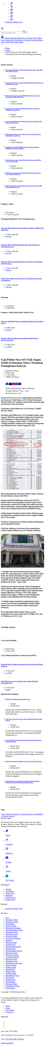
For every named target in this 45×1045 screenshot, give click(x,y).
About (8, 1008)
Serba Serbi (5, 42)
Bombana (18, 40)
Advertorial (27, 40)
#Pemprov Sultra (12, 920)
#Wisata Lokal (11, 967)
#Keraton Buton (11, 984)
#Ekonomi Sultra (12, 932)
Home (8, 48)
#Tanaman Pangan (12, 957)
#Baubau (9, 940)
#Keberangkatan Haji (13, 947)
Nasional (7, 38)
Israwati (8, 236)
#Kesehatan (10, 978)
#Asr (7, 918)
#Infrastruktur (10, 980)
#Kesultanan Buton (13, 986)
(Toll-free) (14, 1039)
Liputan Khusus (37, 40)
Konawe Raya (32, 38)
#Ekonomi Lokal (12, 934)
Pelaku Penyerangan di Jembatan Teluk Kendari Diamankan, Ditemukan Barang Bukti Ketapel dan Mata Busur (23, 781)
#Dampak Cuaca (12, 961)
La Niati (9, 347)
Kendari (14, 38)
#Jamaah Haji (10, 945)
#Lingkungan (10, 982)
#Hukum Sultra (11, 942)
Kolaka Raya (10, 40)
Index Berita (18, 42)
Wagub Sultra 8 (9, 816)
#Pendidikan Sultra (12, 976)
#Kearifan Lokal (12, 953)
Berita (8, 50)
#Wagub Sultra (11, 926)
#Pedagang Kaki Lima (14, 963)
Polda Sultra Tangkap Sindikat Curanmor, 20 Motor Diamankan (24, 761)
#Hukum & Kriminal (13, 928)
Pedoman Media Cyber (14, 22)
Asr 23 (3, 814)
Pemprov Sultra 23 (13, 814)
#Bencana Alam (11, 959)
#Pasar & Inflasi (11, 936)
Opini (12, 42)
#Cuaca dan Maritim (13, 938)
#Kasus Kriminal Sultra (14, 930)
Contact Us (10, 1012)
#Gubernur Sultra (12, 922)
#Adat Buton (10, 988)
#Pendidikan (10, 924)
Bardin (8, 690)
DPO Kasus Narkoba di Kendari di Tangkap (18, 699)
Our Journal (10, 1010)
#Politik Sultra (11, 974)
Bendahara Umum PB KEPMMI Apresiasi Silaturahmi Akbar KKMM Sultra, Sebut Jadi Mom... (22, 147)
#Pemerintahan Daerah (14, 951)
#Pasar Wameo (11, 965)
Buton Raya (21, 38)
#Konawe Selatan (12, 955)
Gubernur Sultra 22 (27, 814)
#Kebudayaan (11, 949)
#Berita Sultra (11, 971)
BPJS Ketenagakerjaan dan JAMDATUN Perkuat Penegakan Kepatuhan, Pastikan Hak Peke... (23, 96)
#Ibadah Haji (10, 969)
